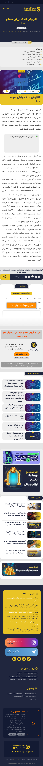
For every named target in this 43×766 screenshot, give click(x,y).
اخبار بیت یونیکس (15, 676)
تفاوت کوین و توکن (34, 57)
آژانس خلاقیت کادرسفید (14, 763)
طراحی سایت (31, 763)
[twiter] (29, 659)
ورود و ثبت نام (21, 354)
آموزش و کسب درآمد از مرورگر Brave (20, 612)
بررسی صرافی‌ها (22, 679)
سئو (26, 763)
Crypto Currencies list (30, 693)
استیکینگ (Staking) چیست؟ (31, 54)
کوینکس (12, 679)
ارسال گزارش (12, 734)
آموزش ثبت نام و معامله (21, 358)
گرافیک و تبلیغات (18, 696)
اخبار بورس (21, 28)
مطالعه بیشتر (21, 734)
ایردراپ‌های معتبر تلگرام (30, 673)
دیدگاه (21, 308)
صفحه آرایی (19, 693)
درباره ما (11, 2)
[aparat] (24, 659)
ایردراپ (19, 673)
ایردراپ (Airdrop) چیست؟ (32, 52)
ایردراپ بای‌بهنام (32, 699)
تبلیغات (5, 2)
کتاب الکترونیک (32, 679)
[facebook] (14, 659)
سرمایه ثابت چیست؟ (33, 64)
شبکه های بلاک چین (33, 62)
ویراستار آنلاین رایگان (31, 696)
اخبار (31, 31)
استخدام (18, 2)
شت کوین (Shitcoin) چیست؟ (31, 59)
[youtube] (19, 659)
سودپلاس (37, 31)
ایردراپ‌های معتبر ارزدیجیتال (29, 676)
